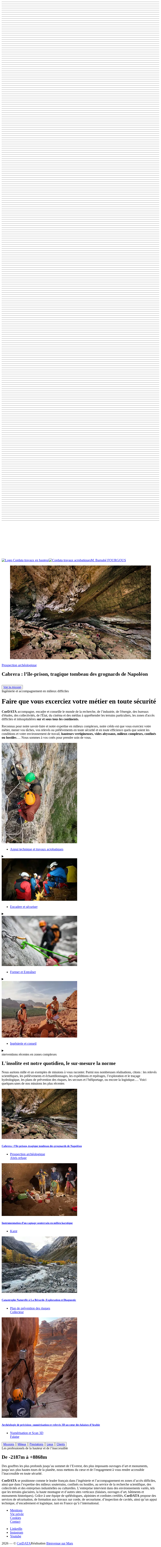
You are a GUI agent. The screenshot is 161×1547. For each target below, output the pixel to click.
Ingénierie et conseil (23, 1043)
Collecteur (17, 1312)
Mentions (16, 1510)
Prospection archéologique (19, 665)
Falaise (14, 1436)
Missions (8, 1444)
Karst (13, 1231)
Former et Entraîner (23, 972)
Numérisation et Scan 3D (26, 1433)
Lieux (50, 1444)
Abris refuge (18, 1158)
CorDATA (24, 1543)
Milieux (22, 1444)
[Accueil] (46, 560)
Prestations (36, 1444)
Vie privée (17, 1514)
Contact (15, 1521)
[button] (80, 540)
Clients (61, 1444)
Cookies (15, 1518)
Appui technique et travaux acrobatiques (36, 849)
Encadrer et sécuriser (24, 906)
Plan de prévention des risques (30, 1308)
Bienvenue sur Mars (59, 1543)
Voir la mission (12, 687)
